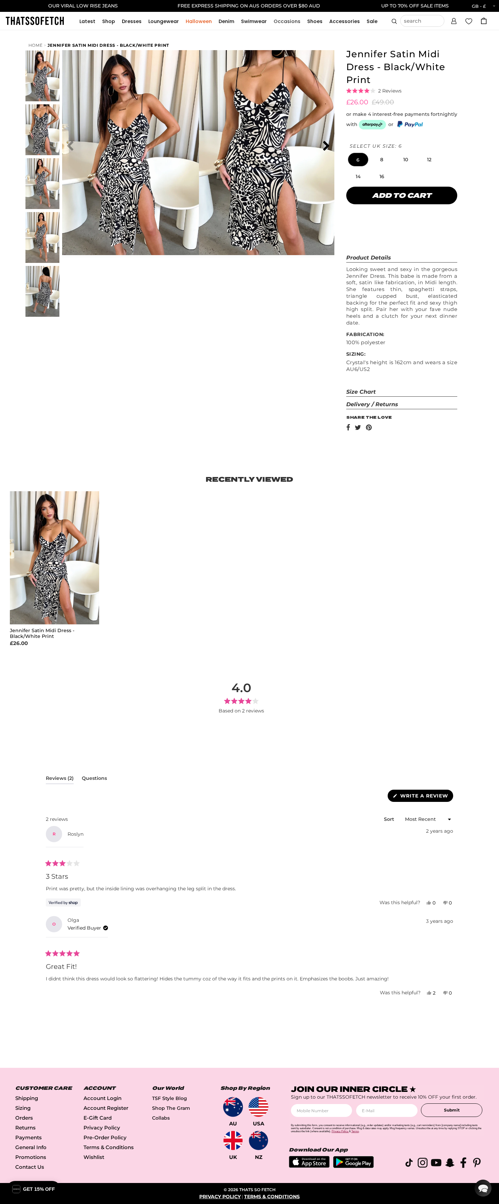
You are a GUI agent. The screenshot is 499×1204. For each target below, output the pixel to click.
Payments (28, 1137)
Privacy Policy (102, 1127)
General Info (31, 1147)
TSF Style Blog (169, 1098)
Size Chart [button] (361, 392)
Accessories (344, 21)
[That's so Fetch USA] (258, 1107)
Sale (372, 21)
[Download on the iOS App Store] (309, 1166)
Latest (87, 21)
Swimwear (254, 21)
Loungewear (163, 21)
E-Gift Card (98, 1118)
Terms (355, 1131)
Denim (226, 21)
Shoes (314, 21)
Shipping (26, 1098)
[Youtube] (436, 1164)
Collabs (161, 1118)
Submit (452, 1110)
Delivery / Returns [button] (372, 404)
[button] (453, 20)
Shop (108, 21)
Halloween (199, 21)
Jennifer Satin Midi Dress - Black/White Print (108, 45)
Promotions (30, 1157)
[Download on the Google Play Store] (353, 1166)
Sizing (23, 1108)
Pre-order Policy (105, 1137)
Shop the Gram (171, 1108)
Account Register (106, 1108)
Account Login (103, 1098)
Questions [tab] (94, 779)
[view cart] (483, 20)
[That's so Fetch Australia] (233, 1107)
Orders (24, 1118)
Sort (389, 819)
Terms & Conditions (109, 1147)
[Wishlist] (468, 20)
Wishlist (94, 1157)
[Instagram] (422, 1164)
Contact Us (29, 1167)
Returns (25, 1127)
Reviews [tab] (60, 779)
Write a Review (426, 797)
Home (36, 45)
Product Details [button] (368, 257)
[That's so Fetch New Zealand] (258, 1140)
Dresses (132, 21)
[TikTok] (409, 1164)
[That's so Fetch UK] (233, 1140)
